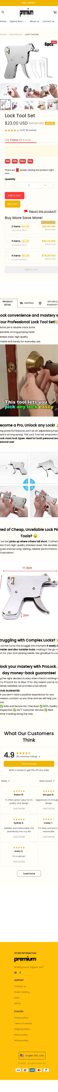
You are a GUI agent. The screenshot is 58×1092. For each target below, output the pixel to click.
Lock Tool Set (19, 808)
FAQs (16, 997)
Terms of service (23, 1023)
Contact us (20, 986)
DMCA (17, 1003)
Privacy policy (21, 1017)
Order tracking (21, 992)
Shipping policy (22, 1029)
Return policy (21, 1034)
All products (16, 34)
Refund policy (21, 1040)
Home (3, 34)
